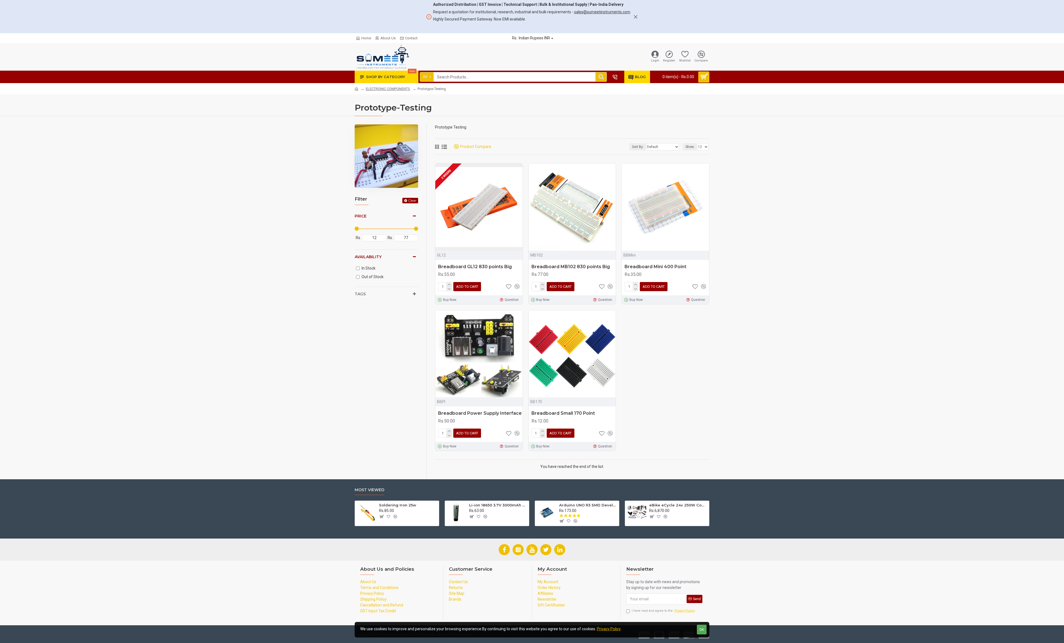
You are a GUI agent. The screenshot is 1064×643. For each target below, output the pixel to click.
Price (361, 216)
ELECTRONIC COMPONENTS (388, 89)
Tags (360, 293)
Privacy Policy (609, 629)
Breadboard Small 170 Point (563, 413)
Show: (690, 147)
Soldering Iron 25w (397, 505)
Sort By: (638, 147)
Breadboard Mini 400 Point (655, 266)
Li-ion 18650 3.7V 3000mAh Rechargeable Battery (498, 505)
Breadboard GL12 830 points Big (475, 266)
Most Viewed (369, 490)
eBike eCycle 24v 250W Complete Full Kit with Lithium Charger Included (678, 505)
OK (701, 629)
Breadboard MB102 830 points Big (570, 266)
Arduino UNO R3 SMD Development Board (588, 505)
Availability (368, 256)
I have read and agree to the (663, 611)
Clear (412, 200)
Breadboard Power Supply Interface (480, 413)
